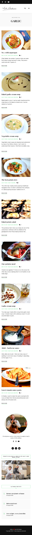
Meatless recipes (13, 55)
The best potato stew (9, 180)
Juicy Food (4, 97)
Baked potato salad (9, 222)
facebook (2, 2)
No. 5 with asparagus (9, 52)
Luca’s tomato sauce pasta (11, 390)
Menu (28, 8)
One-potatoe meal (8, 264)
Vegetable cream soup (10, 136)
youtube (8, 2)
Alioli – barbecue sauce (10, 348)
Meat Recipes (12, 182)
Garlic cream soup (8, 306)
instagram (5, 2)
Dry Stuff (4, 55)
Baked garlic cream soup (11, 94)
